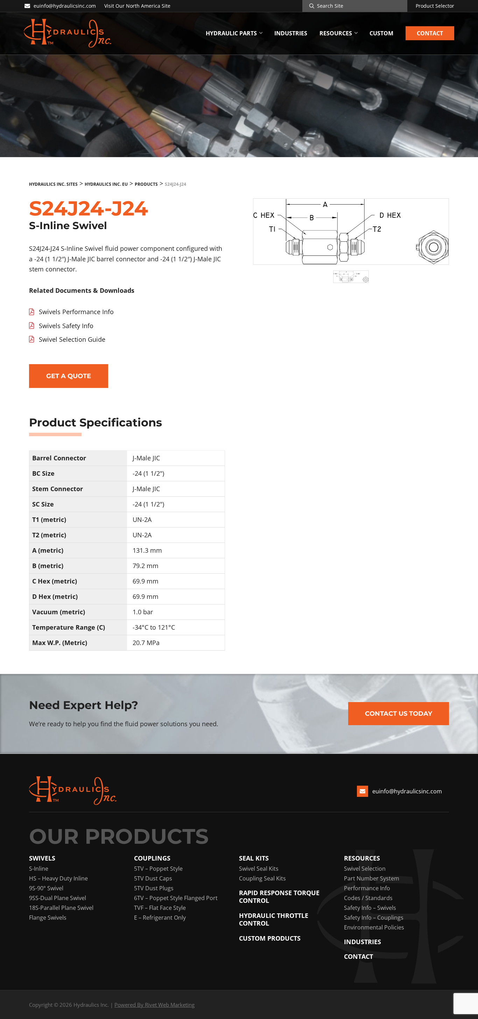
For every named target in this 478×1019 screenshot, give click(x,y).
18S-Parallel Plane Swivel (61, 907)
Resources (362, 858)
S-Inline (38, 868)
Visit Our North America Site (137, 5)
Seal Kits (254, 858)
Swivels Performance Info (76, 311)
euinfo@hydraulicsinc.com (65, 5)
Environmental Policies (374, 927)
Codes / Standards (368, 897)
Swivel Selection (365, 868)
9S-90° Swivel (46, 888)
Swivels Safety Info (66, 325)
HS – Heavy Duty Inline (58, 878)
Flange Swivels (47, 917)
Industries (362, 942)
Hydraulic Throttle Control (273, 919)
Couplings (152, 858)
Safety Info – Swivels (370, 907)
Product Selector (435, 6)
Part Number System (371, 878)
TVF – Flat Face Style (160, 907)
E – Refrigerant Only (160, 917)
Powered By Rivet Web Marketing (154, 1004)
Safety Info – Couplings (373, 917)
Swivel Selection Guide (72, 339)
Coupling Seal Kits (262, 878)
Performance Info (367, 888)
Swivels (42, 858)
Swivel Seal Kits (259, 868)
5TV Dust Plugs (154, 888)
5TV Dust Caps (153, 878)
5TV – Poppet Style (158, 868)
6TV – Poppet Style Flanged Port (176, 897)
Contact (358, 957)
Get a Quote (68, 376)
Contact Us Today (398, 713)
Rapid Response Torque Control (279, 897)
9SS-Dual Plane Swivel (57, 897)
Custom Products (270, 938)
